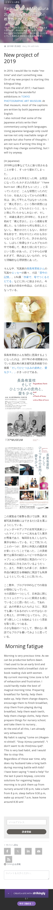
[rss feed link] (8, 859)
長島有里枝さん (36, 268)
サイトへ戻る (14, 2)
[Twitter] (17, 851)
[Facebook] (7, 851)
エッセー (17, 272)
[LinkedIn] (28, 851)
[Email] (38, 851)
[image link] (26, 322)
